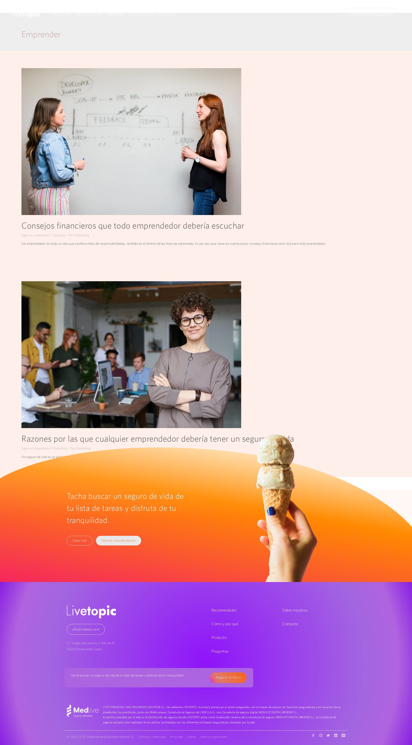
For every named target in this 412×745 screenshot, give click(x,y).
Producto (62, 14)
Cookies (191, 736)
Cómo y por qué (225, 624)
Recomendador (224, 610)
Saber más (79, 540)
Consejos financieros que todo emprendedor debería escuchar (132, 225)
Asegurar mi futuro (228, 677)
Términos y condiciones (152, 736)
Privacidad (176, 736)
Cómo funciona (88, 14)
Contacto (290, 624)
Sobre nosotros (141, 14)
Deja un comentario (35, 235)
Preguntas (115, 14)
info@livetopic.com (85, 629)
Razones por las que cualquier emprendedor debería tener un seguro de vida (157, 438)
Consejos (167, 14)
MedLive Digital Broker (213, 736)
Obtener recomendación (370, 14)
